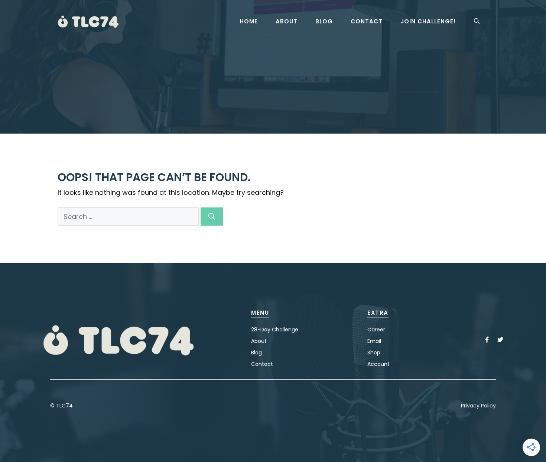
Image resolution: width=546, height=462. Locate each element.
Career (376, 329)
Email (374, 341)
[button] (476, 21)
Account (378, 364)
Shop (373, 352)
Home (249, 21)
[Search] (212, 216)
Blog (324, 21)
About (287, 21)
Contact (367, 21)
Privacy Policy (478, 405)
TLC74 (64, 405)
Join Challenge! (428, 21)
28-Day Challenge (274, 329)
